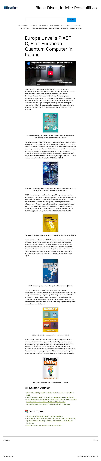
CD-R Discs (33, 25)
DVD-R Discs (54, 25)
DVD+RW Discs (24, 28)
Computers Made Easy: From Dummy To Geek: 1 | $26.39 (50, 382)
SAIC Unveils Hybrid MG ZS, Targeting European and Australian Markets (50, 397)
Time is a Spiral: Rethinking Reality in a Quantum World (44, 416)
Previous (7, 440)
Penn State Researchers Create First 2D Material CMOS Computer (48, 404)
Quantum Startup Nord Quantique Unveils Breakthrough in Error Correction (51, 399)
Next (95, 440)
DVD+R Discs (65, 25)
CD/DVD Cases (54, 28)
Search (71, 20)
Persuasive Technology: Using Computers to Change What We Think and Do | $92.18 (50, 235)
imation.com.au (8, 456)
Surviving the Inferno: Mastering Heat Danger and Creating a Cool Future (50, 418)
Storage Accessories (39, 28)
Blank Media (23, 25)
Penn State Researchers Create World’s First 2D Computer (45, 402)
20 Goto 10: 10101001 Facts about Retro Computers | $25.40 (50, 335)
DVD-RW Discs (76, 25)
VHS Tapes (64, 28)
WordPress (94, 456)
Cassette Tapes (76, 28)
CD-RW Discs (43, 25)
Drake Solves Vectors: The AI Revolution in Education (44, 425)
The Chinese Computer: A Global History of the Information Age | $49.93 (50, 286)
